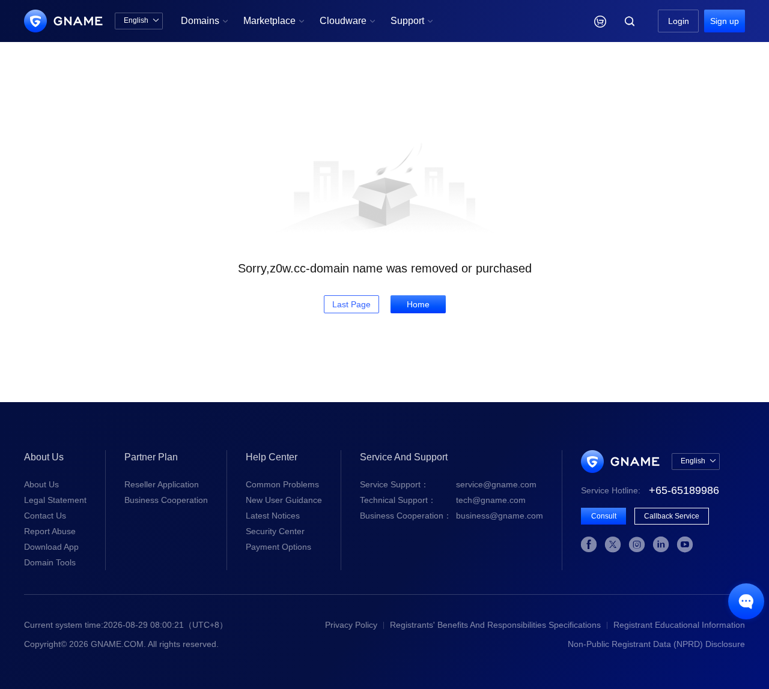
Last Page (351, 304)
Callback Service (671, 516)
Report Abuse (50, 531)
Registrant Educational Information (679, 625)
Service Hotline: (650, 490)
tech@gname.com (443, 500)
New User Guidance (284, 500)
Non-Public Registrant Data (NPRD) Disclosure (656, 644)
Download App (51, 547)
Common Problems (282, 484)
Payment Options (278, 547)
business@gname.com (451, 515)
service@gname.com (448, 484)
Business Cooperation (166, 500)
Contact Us (45, 515)
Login (678, 21)
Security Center (275, 531)
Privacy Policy (351, 625)
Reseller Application (161, 484)
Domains (204, 21)
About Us (41, 484)
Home (418, 304)
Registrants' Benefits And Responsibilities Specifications (495, 625)
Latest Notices (273, 515)
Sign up (724, 21)
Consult (603, 516)
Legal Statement (55, 500)
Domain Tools (50, 562)
